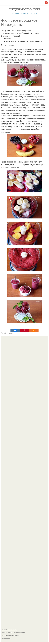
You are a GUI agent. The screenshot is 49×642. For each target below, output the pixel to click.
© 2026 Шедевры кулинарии (9, 629)
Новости (24, 13)
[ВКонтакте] (15, 330)
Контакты (4, 632)
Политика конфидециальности (10, 635)
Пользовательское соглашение (16, 632)
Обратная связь (6, 638)
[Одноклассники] (34, 330)
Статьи (34, 13)
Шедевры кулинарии (24, 9)
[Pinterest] (24, 330)
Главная (15, 13)
